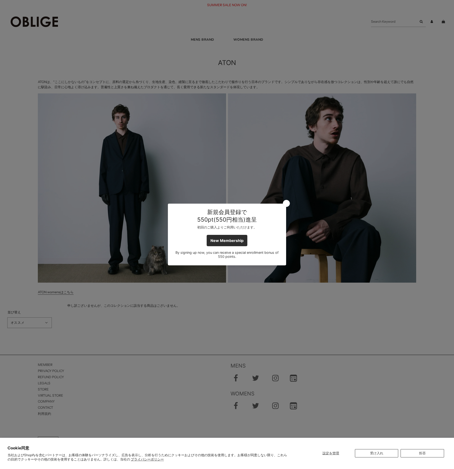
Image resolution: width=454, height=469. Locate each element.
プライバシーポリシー (147, 459)
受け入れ (376, 453)
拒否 (422, 453)
